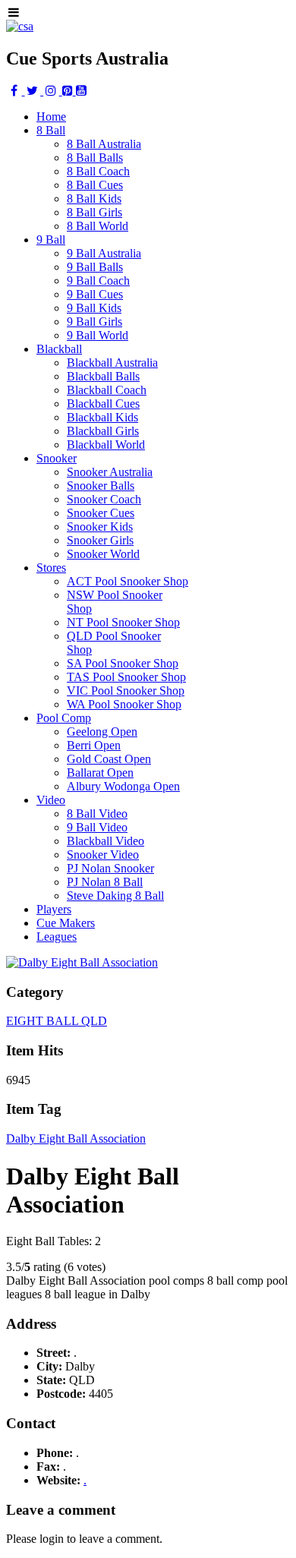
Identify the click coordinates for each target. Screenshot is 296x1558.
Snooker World (103, 553)
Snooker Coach (104, 499)
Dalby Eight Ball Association (76, 1138)
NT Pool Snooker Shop (123, 622)
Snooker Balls (100, 485)
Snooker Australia (110, 471)
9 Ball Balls (95, 266)
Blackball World (106, 444)
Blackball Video (105, 840)
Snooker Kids (100, 526)
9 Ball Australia (104, 253)
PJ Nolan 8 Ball (105, 881)
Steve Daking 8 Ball (115, 895)
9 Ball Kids (94, 307)
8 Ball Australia (104, 143)
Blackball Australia (112, 362)
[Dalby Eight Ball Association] (82, 962)
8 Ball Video (97, 813)
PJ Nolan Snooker (110, 868)
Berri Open (94, 745)
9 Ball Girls (94, 321)
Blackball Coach (106, 389)
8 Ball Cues (95, 184)
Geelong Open (102, 731)
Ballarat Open (100, 772)
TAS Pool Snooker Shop (126, 676)
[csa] (19, 26)
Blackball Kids (102, 417)
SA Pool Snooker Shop (122, 663)
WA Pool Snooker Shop (124, 704)
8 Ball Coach (98, 171)
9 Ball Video (97, 827)
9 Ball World (97, 335)
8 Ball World (97, 225)
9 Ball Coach (98, 280)
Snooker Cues (100, 512)
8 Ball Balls (95, 157)
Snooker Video (103, 854)
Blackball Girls (103, 430)
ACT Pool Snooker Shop (127, 581)
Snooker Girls (100, 540)
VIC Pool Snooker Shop (125, 690)
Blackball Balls (103, 376)
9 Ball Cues (95, 294)
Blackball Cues (103, 403)
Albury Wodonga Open (123, 786)
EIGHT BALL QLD (56, 1020)
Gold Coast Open (109, 758)
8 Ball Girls (94, 212)
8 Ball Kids (94, 198)
